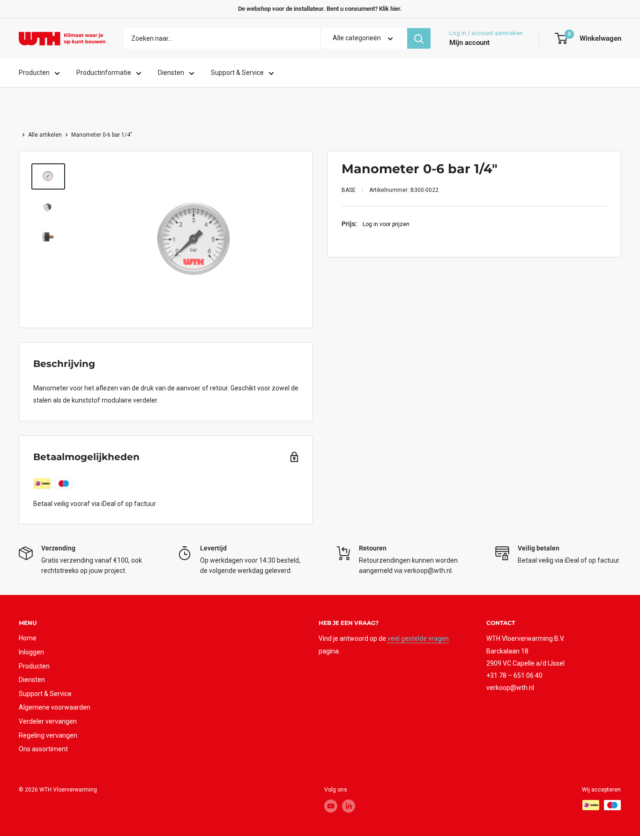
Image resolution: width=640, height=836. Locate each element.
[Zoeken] (419, 38)
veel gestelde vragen (418, 638)
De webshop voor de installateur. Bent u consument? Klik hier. (320, 8)
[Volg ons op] (330, 806)
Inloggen (31, 652)
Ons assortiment (43, 749)
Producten (34, 73)
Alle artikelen (45, 135)
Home (28, 638)
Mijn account (469, 43)
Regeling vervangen (48, 735)
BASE (349, 190)
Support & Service (237, 73)
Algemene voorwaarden (54, 707)
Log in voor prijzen (386, 223)
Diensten (171, 73)
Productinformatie (103, 73)
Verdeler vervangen (48, 721)
